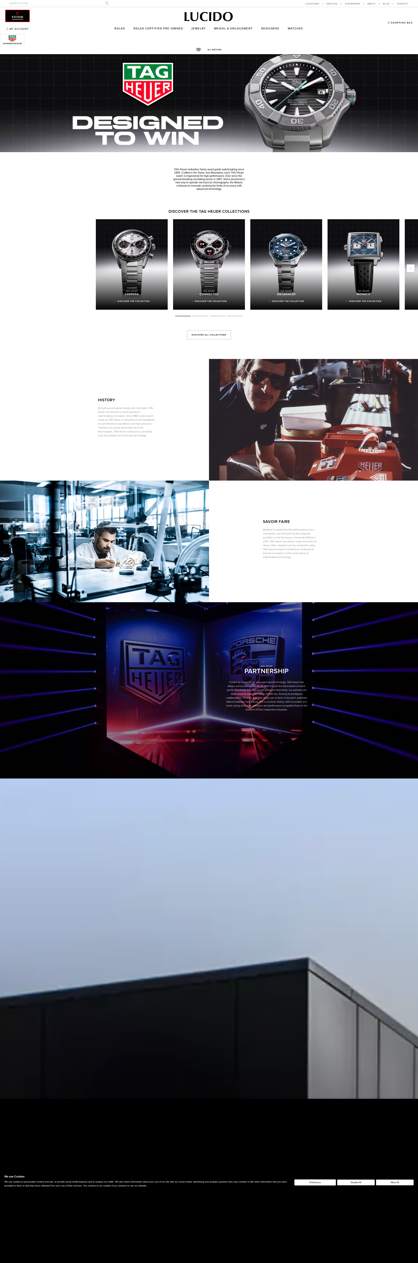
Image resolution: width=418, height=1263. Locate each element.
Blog (386, 3)
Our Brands (352, 3)
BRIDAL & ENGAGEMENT (233, 28)
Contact (402, 3)
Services (332, 3)
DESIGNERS (270, 28)
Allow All (395, 1182)
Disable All (356, 1182)
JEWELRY (199, 28)
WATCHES (295, 28)
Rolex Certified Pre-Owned (158, 28)
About (371, 3)
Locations (312, 3)
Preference (315, 1182)
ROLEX (119, 28)
